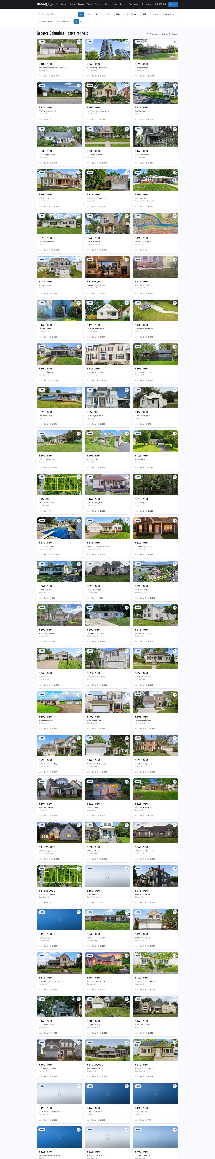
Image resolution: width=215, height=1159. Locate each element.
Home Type (131, 14)
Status (155, 14)
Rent (88, 14)
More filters (169, 14)
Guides (107, 4)
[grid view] (76, 21)
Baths (118, 14)
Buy (81, 14)
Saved (123, 4)
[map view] (81, 21)
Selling (72, 4)
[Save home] (79, 42)
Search (81, 4)
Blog (115, 4)
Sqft (144, 14)
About (89, 4)
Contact (173, 4)
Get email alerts (47, 21)
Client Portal (146, 4)
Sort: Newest (63, 21)
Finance (98, 4)
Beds (107, 14)
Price (97, 14)
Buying (63, 4)
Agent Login (133, 4)
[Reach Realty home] (47, 4)
